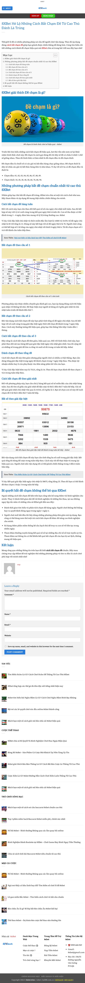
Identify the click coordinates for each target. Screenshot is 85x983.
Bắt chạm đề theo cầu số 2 (18, 70)
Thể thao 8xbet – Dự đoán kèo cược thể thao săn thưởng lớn (34, 920)
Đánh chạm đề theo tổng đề (19, 75)
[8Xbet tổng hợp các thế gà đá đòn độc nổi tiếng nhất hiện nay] (4, 687)
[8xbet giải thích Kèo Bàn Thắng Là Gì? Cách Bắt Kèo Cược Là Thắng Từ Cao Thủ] (4, 765)
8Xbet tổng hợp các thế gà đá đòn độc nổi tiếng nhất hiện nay (35, 686)
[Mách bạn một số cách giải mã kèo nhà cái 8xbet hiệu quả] (4, 722)
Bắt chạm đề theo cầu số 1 (18, 67)
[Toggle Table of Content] (54, 55)
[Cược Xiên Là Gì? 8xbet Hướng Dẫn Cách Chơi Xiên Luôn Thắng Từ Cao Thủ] (4, 777)
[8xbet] (42, 8)
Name (7, 614)
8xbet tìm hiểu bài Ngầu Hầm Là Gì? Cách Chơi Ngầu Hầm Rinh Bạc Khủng (42, 697)
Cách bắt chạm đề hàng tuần (19, 64)
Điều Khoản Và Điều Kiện (52, 976)
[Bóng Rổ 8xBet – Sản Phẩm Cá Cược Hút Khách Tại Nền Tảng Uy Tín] (4, 753)
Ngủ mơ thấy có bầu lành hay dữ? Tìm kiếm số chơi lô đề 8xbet (36, 885)
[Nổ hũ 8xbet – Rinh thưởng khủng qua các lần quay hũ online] (4, 832)
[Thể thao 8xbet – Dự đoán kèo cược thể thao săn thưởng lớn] (4, 921)
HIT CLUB (68, 980)
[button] (7, 8)
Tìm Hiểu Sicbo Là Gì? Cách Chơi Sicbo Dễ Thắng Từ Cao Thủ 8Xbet (38, 674)
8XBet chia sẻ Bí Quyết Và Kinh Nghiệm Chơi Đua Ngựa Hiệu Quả (37, 741)
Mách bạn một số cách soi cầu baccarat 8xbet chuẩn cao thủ (35, 807)
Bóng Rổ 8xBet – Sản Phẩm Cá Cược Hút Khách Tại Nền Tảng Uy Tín (38, 752)
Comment (9, 594)
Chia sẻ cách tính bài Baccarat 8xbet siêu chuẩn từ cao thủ (34, 853)
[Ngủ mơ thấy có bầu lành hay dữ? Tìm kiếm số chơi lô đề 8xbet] (4, 886)
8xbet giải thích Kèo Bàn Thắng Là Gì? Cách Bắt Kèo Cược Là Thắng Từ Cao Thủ (44, 764)
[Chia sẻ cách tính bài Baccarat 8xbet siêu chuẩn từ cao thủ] (4, 855)
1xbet (38, 980)
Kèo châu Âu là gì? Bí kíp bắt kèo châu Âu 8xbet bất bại (33, 908)
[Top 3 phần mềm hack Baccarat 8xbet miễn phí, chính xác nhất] (4, 820)
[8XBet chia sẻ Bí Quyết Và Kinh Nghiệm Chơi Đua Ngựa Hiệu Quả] (4, 742)
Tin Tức (6, 663)
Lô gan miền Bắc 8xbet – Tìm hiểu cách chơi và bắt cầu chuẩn (36, 897)
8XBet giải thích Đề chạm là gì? (17, 58)
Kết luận (8, 86)
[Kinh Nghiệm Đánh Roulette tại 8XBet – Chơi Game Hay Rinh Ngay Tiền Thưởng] (4, 843)
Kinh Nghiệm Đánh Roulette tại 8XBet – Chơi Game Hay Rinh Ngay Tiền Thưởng (44, 842)
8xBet (13, 936)
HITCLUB (59, 980)
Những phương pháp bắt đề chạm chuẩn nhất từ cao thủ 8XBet (31, 61)
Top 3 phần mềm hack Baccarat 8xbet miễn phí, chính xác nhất (36, 819)
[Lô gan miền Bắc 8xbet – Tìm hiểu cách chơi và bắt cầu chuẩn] (4, 898)
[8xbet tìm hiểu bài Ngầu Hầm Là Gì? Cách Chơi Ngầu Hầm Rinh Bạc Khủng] (4, 699)
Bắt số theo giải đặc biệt (17, 80)
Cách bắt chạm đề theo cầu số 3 (20, 72)
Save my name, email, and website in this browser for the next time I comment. (40, 646)
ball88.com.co (48, 980)
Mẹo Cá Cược (9, 863)
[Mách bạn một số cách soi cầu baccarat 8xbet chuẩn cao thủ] (4, 808)
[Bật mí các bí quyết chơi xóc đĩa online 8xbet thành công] (4, 710)
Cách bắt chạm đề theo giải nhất (20, 78)
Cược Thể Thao (10, 730)
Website (7, 635)
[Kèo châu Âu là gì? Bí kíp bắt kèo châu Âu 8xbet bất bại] (4, 910)
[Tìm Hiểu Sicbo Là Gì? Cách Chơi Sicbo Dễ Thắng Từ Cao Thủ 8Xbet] (4, 675)
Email (7, 625)
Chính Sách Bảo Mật (31, 976)
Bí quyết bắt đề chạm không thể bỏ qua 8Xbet (23, 83)
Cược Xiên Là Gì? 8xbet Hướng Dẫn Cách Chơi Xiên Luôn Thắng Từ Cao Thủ (42, 775)
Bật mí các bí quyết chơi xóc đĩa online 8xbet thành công (33, 709)
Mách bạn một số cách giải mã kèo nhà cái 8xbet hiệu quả (34, 721)
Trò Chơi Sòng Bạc (12, 796)
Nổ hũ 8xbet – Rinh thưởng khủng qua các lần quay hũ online (36, 830)
